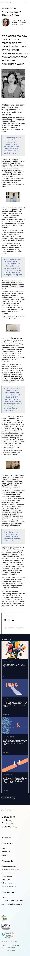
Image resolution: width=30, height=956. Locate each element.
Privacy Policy (11, 950)
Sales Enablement (8, 873)
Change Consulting (9, 866)
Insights (4, 897)
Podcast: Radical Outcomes (12, 901)
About (4, 848)
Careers (5, 855)
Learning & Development (11, 869)
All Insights (8, 797)
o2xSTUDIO (6, 879)
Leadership (6, 851)
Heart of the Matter (9, 886)
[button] (26, 2)
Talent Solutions (8, 883)
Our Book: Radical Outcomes (12, 904)
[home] (6, 2)
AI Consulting (7, 876)
